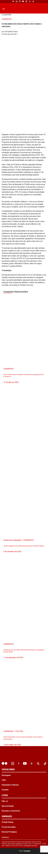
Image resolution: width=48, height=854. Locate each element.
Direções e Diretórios (11, 811)
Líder (4, 780)
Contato (5, 790)
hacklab (27, 851)
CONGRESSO (7, 19)
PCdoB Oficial (7, 822)
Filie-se (5, 801)
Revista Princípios (9, 832)
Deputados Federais (10, 785)
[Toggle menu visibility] (3, 9)
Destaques (6, 775)
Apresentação (8, 806)
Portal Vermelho (9, 827)
